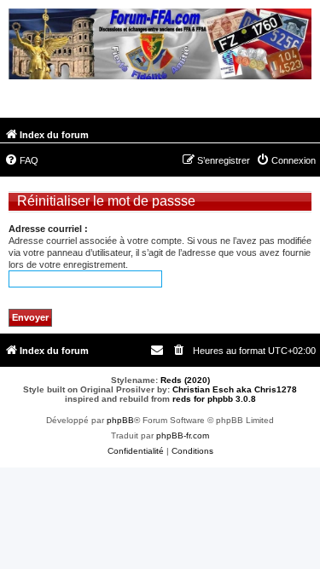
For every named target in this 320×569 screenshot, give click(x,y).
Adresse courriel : (48, 229)
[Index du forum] (160, 46)
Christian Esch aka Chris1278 (234, 389)
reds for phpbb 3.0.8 (214, 399)
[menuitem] (21, 160)
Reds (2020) (185, 380)
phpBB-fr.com (182, 435)
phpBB (120, 420)
